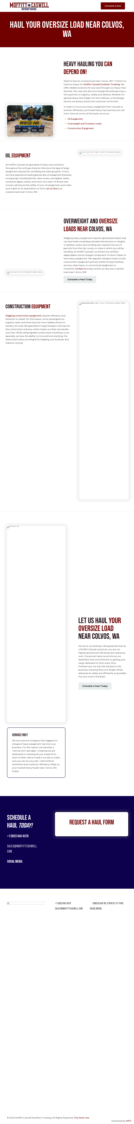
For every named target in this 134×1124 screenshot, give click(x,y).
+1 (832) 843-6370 (18, 836)
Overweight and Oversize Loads (85, 123)
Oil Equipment (75, 119)
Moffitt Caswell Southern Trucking (101, 84)
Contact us (80, 269)
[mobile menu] (94, 6)
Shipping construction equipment (23, 315)
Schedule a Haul (113, 6)
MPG (128, 1121)
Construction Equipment (81, 128)
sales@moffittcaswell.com (69, 908)
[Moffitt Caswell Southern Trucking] (29, 6)
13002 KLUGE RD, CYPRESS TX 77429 (107, 903)
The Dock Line (81, 1118)
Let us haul (51, 188)
